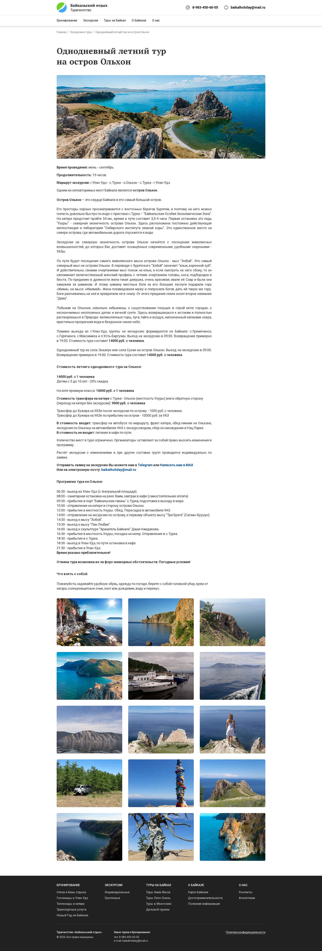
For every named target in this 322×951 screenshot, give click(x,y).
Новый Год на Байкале (72, 915)
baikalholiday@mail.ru (248, 7)
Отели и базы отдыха (71, 892)
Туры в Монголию (158, 904)
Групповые (112, 898)
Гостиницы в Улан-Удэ (72, 898)
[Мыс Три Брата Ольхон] (232, 837)
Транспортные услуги (71, 909)
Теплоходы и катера (70, 904)
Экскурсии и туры (81, 32)
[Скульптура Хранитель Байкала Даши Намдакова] (161, 837)
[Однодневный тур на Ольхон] (89, 622)
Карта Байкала (198, 892)
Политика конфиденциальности (245, 932)
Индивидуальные (117, 892)
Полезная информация (204, 904)
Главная (62, 32)
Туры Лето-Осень (158, 898)
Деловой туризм (157, 909)
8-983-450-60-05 (205, 7)
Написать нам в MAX (176, 465)
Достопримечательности (205, 898)
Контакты (245, 892)
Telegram (145, 465)
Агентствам (247, 898)
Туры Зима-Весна (158, 892)
